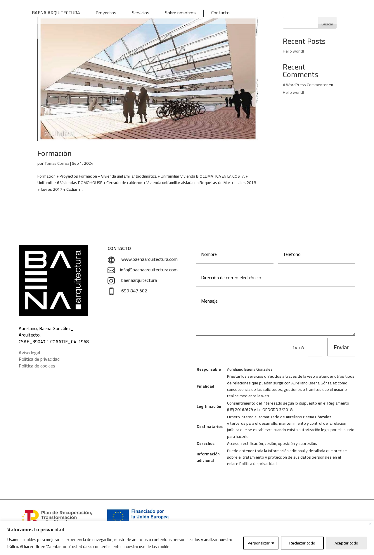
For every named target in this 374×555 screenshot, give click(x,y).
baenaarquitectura (139, 280)
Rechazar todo (302, 543)
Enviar (341, 347)
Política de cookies (37, 365)
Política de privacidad (39, 359)
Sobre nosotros (180, 13)
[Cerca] (370, 523)
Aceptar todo (346, 543)
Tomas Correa (56, 163)
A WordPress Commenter (305, 85)
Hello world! (293, 51)
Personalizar (259, 543)
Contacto (220, 13)
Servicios (140, 13)
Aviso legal (29, 352)
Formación (54, 153)
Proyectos (106, 13)
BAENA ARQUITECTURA (56, 13)
